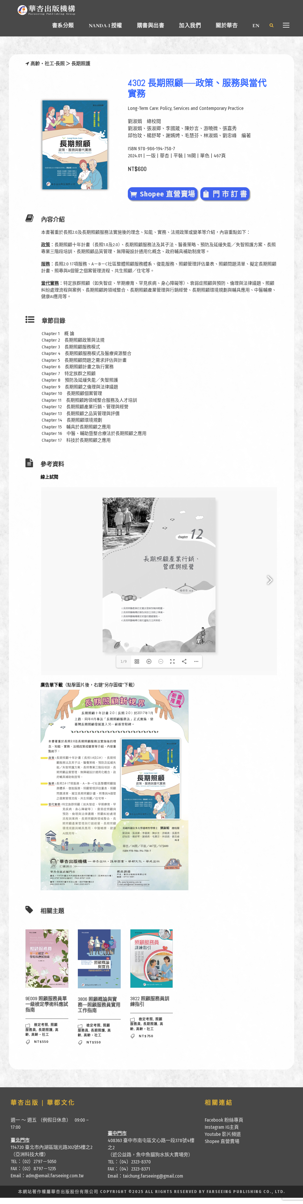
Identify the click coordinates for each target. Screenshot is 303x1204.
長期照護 (80, 63)
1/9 (123, 661)
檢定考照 (41, 1024)
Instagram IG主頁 (222, 1127)
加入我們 (190, 26)
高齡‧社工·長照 (48, 63)
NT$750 (146, 1036)
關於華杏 (227, 26)
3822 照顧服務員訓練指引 (149, 1001)
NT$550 (41, 1041)
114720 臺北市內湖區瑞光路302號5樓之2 (51, 1147)
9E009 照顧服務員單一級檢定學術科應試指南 (46, 1004)
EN (255, 26)
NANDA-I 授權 (105, 26)
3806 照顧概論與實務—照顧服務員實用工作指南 (99, 1005)
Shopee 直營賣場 (222, 1141)
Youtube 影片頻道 (223, 1134)
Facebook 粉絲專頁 (224, 1120)
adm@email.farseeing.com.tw (54, 1176)
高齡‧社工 (40, 1034)
